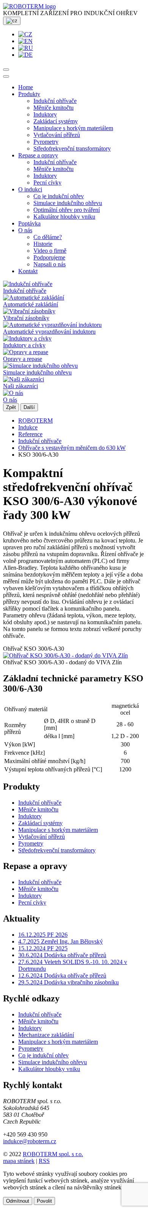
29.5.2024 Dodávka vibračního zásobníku (68, 982)
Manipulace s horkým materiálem (73, 128)
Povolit (44, 1201)
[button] (29, 94)
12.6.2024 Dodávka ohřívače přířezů (62, 975)
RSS (44, 1161)
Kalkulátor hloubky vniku (64, 216)
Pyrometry (45, 141)
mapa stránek (19, 1161)
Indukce (28, 427)
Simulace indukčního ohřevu (67, 203)
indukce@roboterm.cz (29, 1141)
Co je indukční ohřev (58, 196)
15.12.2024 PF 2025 (43, 948)
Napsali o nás (49, 264)
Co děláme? (47, 237)
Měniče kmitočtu (53, 107)
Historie (42, 244)
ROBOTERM (35, 420)
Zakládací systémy (55, 121)
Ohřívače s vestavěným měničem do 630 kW (72, 448)
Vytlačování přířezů (56, 135)
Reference (30, 434)
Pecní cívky (47, 182)
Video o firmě (49, 250)
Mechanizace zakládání (46, 1035)
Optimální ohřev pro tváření (66, 210)
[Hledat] (6, 69)
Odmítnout (17, 1201)
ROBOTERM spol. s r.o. (53, 1154)
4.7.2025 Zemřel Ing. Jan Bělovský (60, 941)
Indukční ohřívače (55, 101)
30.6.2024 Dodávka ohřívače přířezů (62, 955)
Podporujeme (49, 257)
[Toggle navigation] (6, 76)
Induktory (45, 114)
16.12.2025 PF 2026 (43, 934)
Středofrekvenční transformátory (72, 148)
